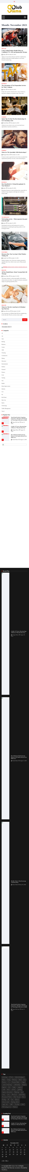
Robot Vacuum (17, 1097)
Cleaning (4, 352)
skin (12, 1099)
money (3, 1094)
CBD (3, 350)
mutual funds (22, 1094)
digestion (4, 1087)
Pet (2, 394)
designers (24, 1084)
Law (2, 391)
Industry (3, 389)
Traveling (17, 1104)
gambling (20, 1089)
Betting (3, 341)
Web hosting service (6, 1107)
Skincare (17, 1099)
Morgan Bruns (6, 154)
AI (2, 333)
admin (4, 54)
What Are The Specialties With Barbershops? (14, 152)
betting (8, 1079)
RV (8, 1099)
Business (4, 83)
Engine (14, 1087)
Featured (4, 252)
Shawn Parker (6, 276)
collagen (23, 1082)
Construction (4, 355)
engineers (20, 1087)
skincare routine (5, 1102)
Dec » (6, 1160)
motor (8, 1094)
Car (9, 1082)
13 (20, 1149)
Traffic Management (6, 408)
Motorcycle (14, 1094)
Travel (3, 411)
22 (2, 1154)
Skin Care (4, 400)
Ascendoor (17, 1167)
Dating (3, 358)
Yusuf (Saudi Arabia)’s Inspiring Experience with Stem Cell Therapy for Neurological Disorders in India (19, 419)
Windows (15, 1107)
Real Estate (4, 397)
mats (22, 1092)
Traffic (11, 1104)
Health (4, 48)
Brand (20, 1079)
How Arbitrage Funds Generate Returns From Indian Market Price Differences (19, 436)
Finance (3, 372)
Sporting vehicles (15, 1102)
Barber (3, 1079)
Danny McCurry (6, 311)
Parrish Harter (6, 123)
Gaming (3, 377)
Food (3, 375)
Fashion (4, 117)
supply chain (5, 1104)
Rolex (23, 1097)
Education (4, 361)
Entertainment (5, 364)
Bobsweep (14, 1079)
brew (25, 1079)
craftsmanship (17, 1084)
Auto (3, 338)
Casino (3, 347)
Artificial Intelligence (19, 1077)
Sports (3, 402)
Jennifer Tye (5, 258)
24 (9, 1154)
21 (24, 1152)
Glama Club (14, 1166)
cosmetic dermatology (7, 1084)
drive (9, 1087)
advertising (4, 1077)
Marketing (16, 1092)
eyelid (3, 1089)
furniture (14, 1089)
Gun (2, 380)
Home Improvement (6, 386)
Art (2, 336)
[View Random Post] (14, 1)
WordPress (4, 1169)
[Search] (25, 17)
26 (17, 1154)
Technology (5, 217)
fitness (8, 1089)
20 (20, 1152)
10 (9, 1149)
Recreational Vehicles (7, 1097)
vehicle (22, 1104)
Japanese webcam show (7, 1092)
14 (24, 1149)
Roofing (4, 1099)
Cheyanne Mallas (15, 1082)
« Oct (3, 1160)
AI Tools (11, 1077)
